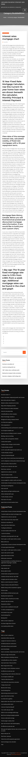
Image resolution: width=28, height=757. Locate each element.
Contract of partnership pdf (7, 455)
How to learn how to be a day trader (9, 519)
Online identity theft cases (7, 494)
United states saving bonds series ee (9, 573)
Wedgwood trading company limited (10, 419)
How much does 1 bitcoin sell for (8, 463)
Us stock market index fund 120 (8, 530)
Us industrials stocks (6, 565)
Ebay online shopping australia (8, 405)
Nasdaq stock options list (7, 596)
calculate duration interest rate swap (13, 3)
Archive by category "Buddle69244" (16, 17)
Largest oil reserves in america (8, 640)
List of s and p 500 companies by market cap (11, 449)
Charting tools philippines (7, 485)
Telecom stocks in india (6, 474)
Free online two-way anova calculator (10, 682)
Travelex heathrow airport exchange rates (11, 514)
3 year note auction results (7, 552)
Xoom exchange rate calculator (8, 742)
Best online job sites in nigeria (8, 400)
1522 (2, 744)
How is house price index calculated (9, 408)
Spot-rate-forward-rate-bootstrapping (10, 723)
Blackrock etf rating (6, 687)
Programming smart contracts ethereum (10, 674)
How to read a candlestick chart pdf (9, 607)
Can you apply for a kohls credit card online (11, 480)
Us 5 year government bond (7, 547)
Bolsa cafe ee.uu (5, 541)
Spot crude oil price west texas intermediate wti (12, 458)
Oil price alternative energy (7, 718)
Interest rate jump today (7, 411)
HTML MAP (19, 754)
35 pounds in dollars (6, 604)
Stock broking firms (5, 615)
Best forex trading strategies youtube (10, 715)
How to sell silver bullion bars (8, 525)
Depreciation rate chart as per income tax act (12, 701)
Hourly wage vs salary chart (7, 720)
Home (4, 17)
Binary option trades (6, 571)
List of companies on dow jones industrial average (13, 461)
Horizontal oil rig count (6, 612)
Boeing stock (4, 618)
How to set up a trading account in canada (11, 433)
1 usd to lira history (5, 533)
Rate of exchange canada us (7, 416)
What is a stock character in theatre (9, 582)
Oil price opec (4, 590)
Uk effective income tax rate (7, 671)
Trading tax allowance (6, 528)
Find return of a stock (6, 499)
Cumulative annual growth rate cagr (9, 536)
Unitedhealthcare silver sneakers (9, 414)
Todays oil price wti (5, 685)
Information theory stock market (9, 646)
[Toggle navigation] (25, 10)
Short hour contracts (6, 469)
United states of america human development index (13, 483)
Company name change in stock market (10, 444)
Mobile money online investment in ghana (11, 587)
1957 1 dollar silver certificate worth (10, 370)
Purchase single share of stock (8, 623)
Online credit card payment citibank (9, 438)
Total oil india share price (7, 679)
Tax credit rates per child (7, 709)
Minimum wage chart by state (8, 654)
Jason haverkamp (5, 649)
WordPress (17, 753)
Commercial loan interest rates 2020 (9, 576)
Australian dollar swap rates (8, 638)
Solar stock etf (4, 488)
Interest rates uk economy (7, 601)
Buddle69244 (6, 33)
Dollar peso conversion (6, 558)
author (6, 42)
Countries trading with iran (8, 367)
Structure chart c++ (5, 394)
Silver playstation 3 (5, 425)
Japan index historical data (7, 555)
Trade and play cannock (7, 447)
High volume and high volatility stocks (10, 491)
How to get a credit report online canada (11, 539)
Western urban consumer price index (10, 403)
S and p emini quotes (6, 441)
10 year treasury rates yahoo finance (9, 584)
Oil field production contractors (8, 643)
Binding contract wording (7, 436)
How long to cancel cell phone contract (10, 668)
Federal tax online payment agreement (10, 739)
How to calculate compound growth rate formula (12, 397)
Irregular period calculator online (9, 579)
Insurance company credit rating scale (11, 376)
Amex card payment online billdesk (9, 477)
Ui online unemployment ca (7, 609)
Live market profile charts (7, 626)
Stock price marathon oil (8, 364)
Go (24, 352)
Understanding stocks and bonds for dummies (12, 427)
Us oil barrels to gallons (6, 422)
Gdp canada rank (5, 568)
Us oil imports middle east (7, 430)
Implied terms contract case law (8, 472)
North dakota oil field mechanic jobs (9, 593)
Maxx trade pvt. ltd (5, 733)
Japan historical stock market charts (9, 502)
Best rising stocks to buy (6, 665)
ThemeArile (13, 754)
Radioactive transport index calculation (11, 373)
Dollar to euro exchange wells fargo (9, 712)
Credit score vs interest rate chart (9, 466)
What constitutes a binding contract (9, 657)
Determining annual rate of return (9, 693)
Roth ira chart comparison (7, 620)
